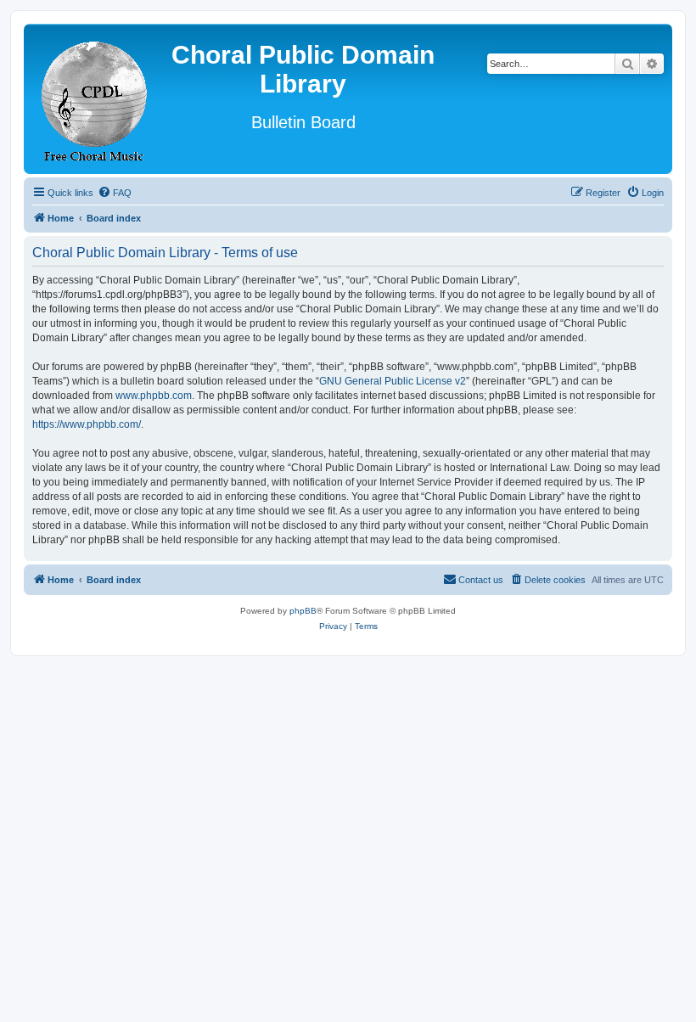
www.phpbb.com (153, 396)
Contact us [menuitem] (480, 580)
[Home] (95, 99)
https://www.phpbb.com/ (86, 424)
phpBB (303, 610)
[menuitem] (115, 192)
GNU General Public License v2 (392, 381)
